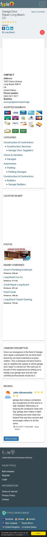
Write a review (11, 439)
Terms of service (9, 491)
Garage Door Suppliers (20, 150)
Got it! (38, 533)
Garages (11, 159)
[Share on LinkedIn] (11, 28)
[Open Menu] (42, 4)
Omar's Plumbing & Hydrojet (18, 269)
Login (4, 479)
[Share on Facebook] (3, 28)
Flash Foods (10, 292)
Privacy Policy (8, 495)
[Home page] (7, 4)
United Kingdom (12, 527)
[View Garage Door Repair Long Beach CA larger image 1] (17, 254)
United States (30, 527)
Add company (8, 471)
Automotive (10, 163)
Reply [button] (37, 427)
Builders (11, 180)
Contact (5, 499)
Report (17, 429)
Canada (20, 519)
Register (6, 475)
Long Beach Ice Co (13, 277)
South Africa (27, 523)
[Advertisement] (23, 56)
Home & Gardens (13, 154)
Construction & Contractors (19, 142)
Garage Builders (17, 184)
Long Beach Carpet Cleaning (18, 299)
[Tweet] (7, 28)
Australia (9, 519)
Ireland (31, 519)
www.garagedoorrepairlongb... (17, 102)
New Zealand (11, 523)
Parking (11, 167)
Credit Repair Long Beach (16, 284)
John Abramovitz (23, 392)
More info (26, 535)
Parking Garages (17, 171)
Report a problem (38, 12)
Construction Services (19, 146)
